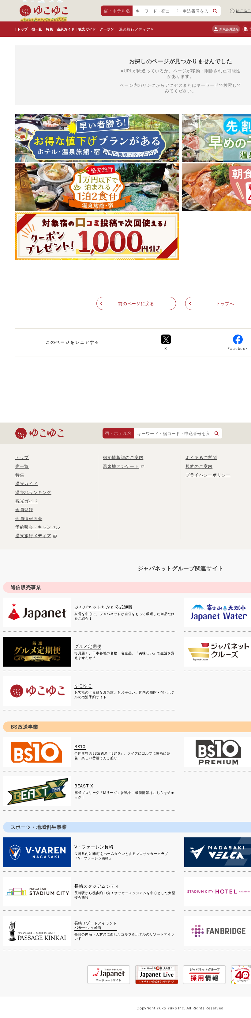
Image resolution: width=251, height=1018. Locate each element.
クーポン (107, 29)
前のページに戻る (136, 303)
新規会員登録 (228, 29)
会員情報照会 (28, 518)
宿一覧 (37, 29)
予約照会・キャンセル (37, 527)
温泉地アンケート (121, 466)
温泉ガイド (65, 29)
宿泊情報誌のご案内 (123, 457)
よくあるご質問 (201, 457)
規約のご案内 (198, 466)
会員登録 (24, 509)
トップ (22, 29)
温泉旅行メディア (134, 29)
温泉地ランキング (33, 492)
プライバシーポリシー (207, 474)
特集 (49, 29)
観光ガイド (87, 29)
